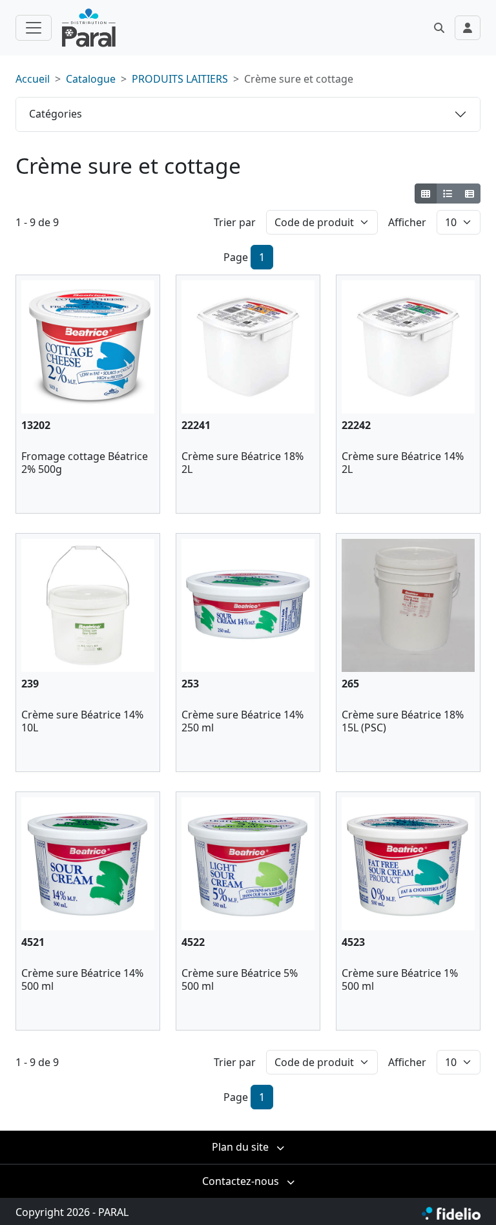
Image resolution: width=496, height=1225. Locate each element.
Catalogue (91, 79)
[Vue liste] (447, 193)
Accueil (33, 79)
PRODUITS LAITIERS (180, 79)
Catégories (55, 114)
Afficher (407, 222)
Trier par (235, 222)
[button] (439, 28)
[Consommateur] (426, 193)
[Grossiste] (469, 193)
